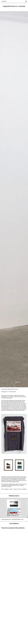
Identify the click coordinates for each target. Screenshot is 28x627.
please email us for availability (20, 489)
